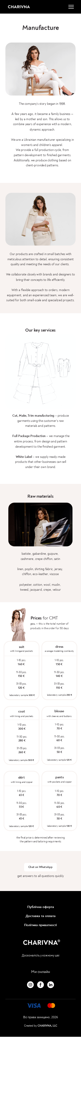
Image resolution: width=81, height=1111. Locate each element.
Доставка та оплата (41, 916)
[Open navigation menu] (71, 6)
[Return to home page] (18, 6)
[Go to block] (40, 1005)
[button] (40, 867)
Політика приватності (40, 925)
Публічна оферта (40, 907)
